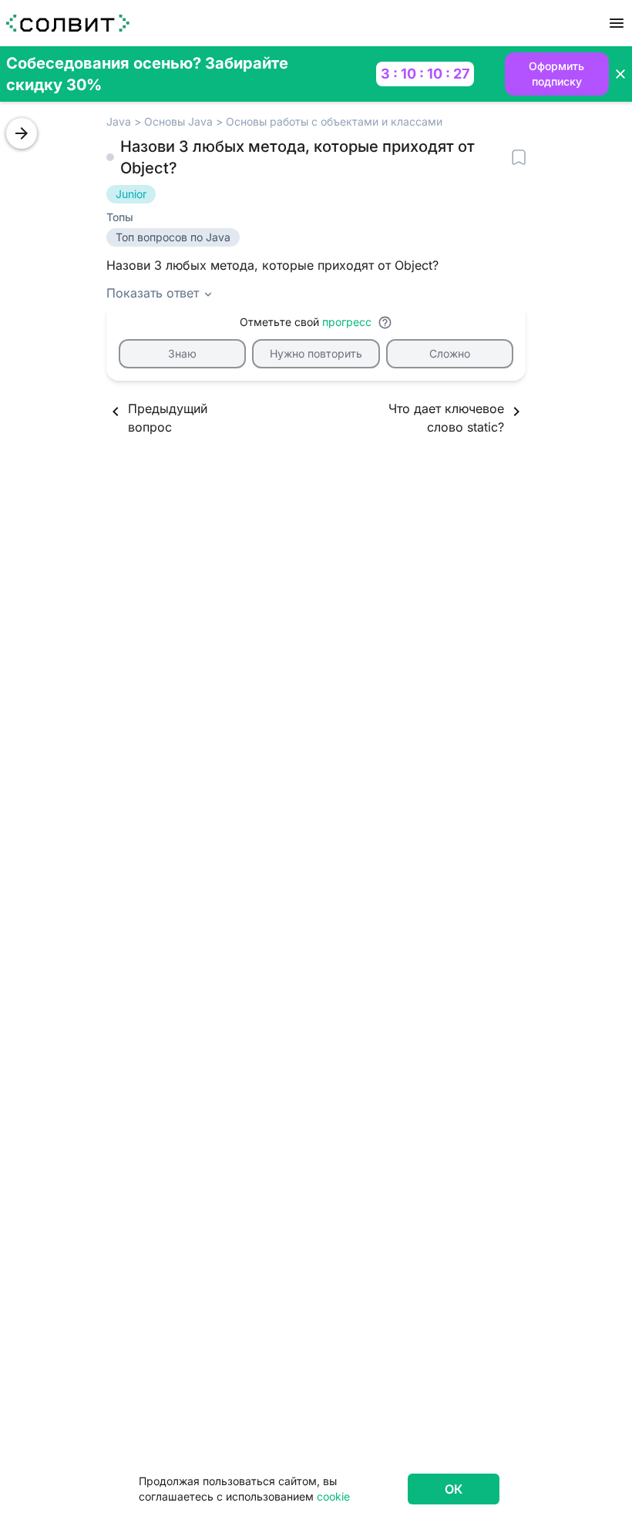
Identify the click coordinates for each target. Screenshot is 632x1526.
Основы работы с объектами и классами (334, 121)
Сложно (449, 353)
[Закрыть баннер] (620, 74)
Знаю (182, 353)
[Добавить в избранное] (519, 157)
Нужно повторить (316, 353)
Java (118, 121)
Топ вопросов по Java (173, 237)
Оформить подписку (556, 73)
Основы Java (178, 121)
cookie (333, 1496)
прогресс (346, 321)
